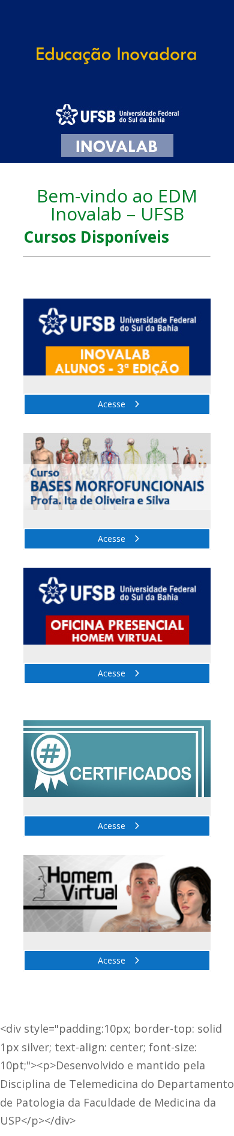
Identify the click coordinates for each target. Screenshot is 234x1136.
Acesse (111, 404)
